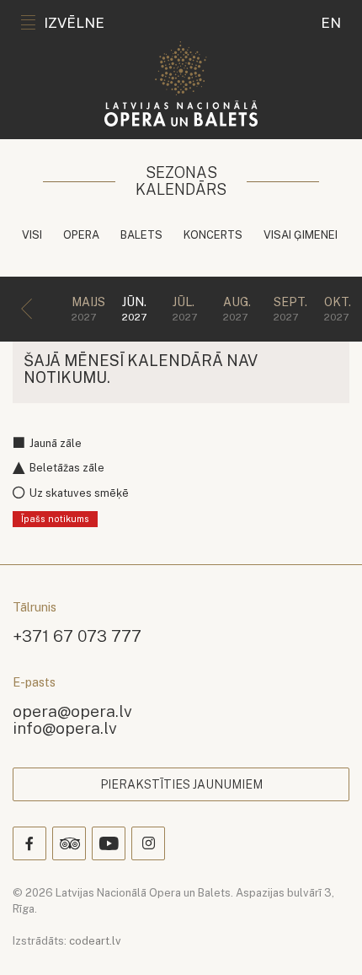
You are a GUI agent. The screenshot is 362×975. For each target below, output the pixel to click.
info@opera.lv (65, 727)
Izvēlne (74, 22)
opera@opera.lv (72, 710)
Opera (81, 235)
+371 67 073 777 (77, 635)
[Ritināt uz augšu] (325, 938)
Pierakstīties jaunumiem (181, 784)
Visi (32, 235)
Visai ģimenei (301, 235)
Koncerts (213, 235)
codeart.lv (95, 941)
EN (331, 22)
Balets (141, 235)
